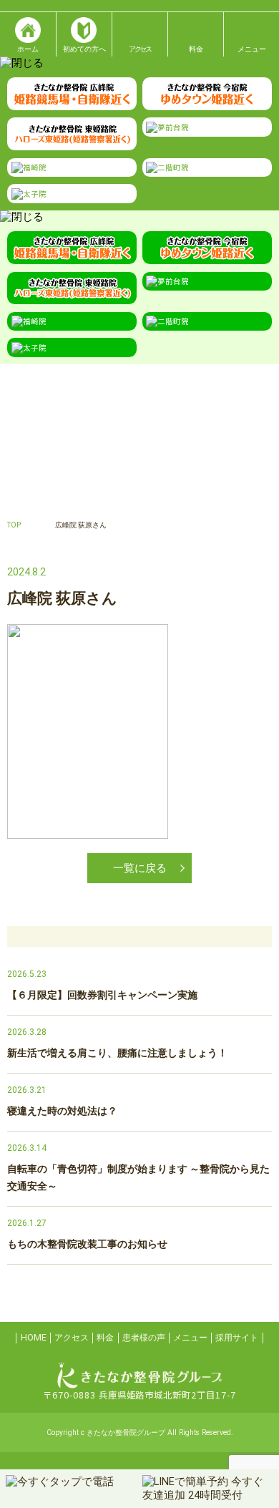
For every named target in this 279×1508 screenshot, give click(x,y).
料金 (105, 1338)
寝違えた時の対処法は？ (62, 1111)
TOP (14, 525)
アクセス (71, 1338)
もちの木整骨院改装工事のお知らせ (87, 1244)
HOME (33, 1338)
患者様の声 (143, 1338)
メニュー (190, 1338)
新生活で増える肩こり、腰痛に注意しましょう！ (117, 1053)
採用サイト (236, 1338)
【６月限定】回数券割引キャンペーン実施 (102, 995)
